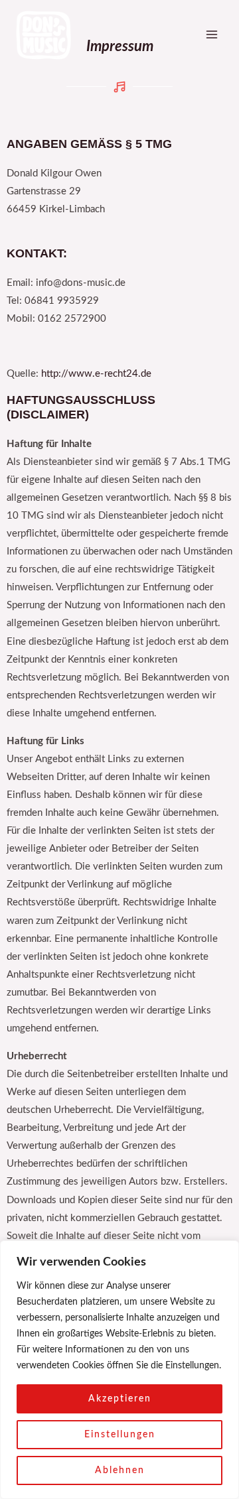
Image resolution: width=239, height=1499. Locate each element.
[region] (119, 1369)
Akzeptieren (119, 1398)
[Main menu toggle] (212, 34)
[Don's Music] (42, 35)
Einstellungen (119, 1434)
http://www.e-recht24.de (96, 374)
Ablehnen (120, 1470)
